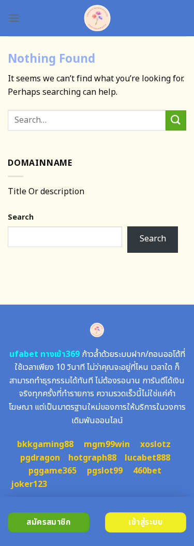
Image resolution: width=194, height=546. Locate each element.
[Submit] (176, 120)
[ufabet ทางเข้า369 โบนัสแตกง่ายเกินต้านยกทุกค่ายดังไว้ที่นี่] (97, 18)
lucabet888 (147, 458)
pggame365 (52, 471)
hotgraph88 (92, 458)
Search (21, 217)
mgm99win (107, 444)
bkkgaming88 (45, 444)
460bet (147, 471)
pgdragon (40, 458)
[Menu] (14, 18)
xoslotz (155, 444)
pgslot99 (105, 471)
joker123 (29, 484)
